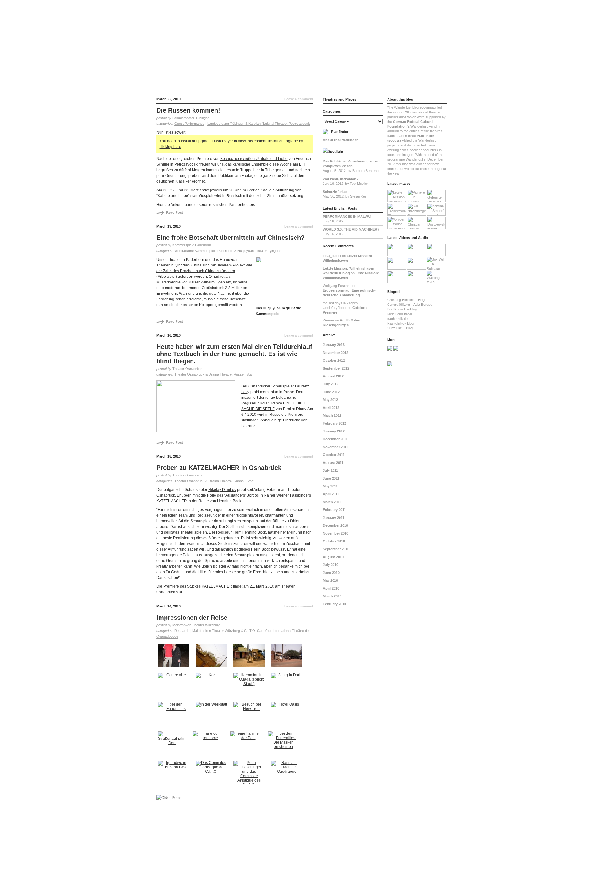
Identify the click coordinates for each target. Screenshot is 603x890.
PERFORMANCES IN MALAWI (347, 216)
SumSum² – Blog (400, 328)
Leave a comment (298, 99)
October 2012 (334, 360)
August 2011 (333, 462)
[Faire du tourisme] (209, 744)
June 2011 (331, 478)
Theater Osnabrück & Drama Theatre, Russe (209, 374)
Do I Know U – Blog (402, 309)
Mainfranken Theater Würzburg (196, 625)
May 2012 (330, 400)
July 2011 (330, 470)
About (385, 5)
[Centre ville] (174, 686)
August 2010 (333, 557)
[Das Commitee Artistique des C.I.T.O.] (212, 774)
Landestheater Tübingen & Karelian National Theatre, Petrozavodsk (258, 123)
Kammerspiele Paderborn (191, 245)
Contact (400, 5)
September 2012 (336, 368)
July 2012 (330, 384)
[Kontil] (212, 686)
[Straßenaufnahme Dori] (172, 744)
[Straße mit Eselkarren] (287, 657)
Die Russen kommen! (188, 110)
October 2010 (334, 541)
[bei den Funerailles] (174, 715)
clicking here (170, 147)
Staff (250, 374)
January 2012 (334, 431)
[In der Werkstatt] (212, 715)
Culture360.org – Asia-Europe (409, 304)
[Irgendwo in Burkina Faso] (174, 774)
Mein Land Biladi (399, 314)
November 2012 (335, 352)
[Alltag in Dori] (287, 686)
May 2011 (330, 486)
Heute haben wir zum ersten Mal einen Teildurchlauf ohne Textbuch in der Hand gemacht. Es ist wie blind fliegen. (234, 354)
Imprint (415, 5)
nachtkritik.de (397, 319)
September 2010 (336, 549)
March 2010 (332, 596)
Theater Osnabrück (187, 369)
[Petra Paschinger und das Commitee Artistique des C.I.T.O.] (250, 774)
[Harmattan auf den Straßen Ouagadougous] (250, 686)
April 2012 (331, 407)
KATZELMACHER (217, 586)
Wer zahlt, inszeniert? (341, 179)
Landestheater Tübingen (190, 118)
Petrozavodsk (186, 164)
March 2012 (332, 415)
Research (181, 631)
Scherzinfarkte (335, 192)
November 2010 (335, 533)
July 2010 (330, 565)
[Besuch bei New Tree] (250, 715)
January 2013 (334, 345)
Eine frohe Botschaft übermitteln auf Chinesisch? (230, 237)
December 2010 (335, 525)
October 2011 (334, 455)
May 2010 (330, 580)
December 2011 (335, 439)
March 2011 (332, 502)
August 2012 (333, 376)
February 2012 (334, 423)
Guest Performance (189, 123)
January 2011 (333, 517)
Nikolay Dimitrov (222, 489)
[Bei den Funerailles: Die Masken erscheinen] (284, 744)
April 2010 (331, 588)
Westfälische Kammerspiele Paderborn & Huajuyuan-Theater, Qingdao (227, 251)
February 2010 (334, 604)
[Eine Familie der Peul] (247, 744)
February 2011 (334, 510)
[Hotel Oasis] (287, 715)
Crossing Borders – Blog (406, 300)
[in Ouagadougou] (212, 657)
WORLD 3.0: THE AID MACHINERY (351, 229)
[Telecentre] (250, 657)
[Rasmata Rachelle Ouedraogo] (287, 774)
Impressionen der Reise (191, 617)
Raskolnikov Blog (400, 323)
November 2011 (335, 447)
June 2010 (331, 572)
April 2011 (331, 494)
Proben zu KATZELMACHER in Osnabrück (218, 467)
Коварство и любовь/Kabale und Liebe (254, 159)
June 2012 (331, 392)
